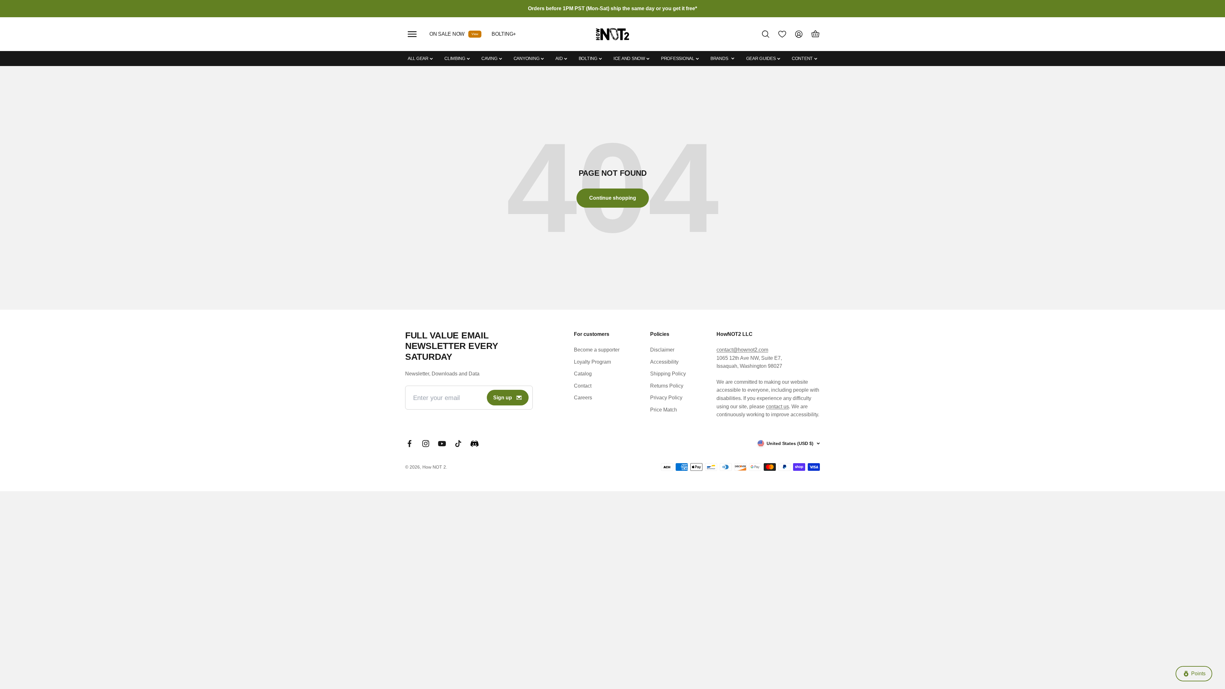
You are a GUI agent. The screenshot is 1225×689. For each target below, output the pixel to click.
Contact (582, 386)
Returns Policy (666, 386)
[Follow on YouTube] (442, 443)
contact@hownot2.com (742, 349)
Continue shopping (612, 198)
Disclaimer (662, 349)
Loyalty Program (592, 362)
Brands (719, 58)
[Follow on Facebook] (409, 443)
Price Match (663, 409)
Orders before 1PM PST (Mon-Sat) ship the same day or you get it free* (612, 8)
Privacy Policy (666, 397)
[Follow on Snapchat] (474, 443)
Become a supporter (597, 349)
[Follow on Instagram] (425, 443)
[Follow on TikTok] (458, 443)
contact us (777, 406)
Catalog (583, 373)
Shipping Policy (668, 373)
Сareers (583, 397)
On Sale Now (446, 34)
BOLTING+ (504, 34)
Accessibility (664, 362)
